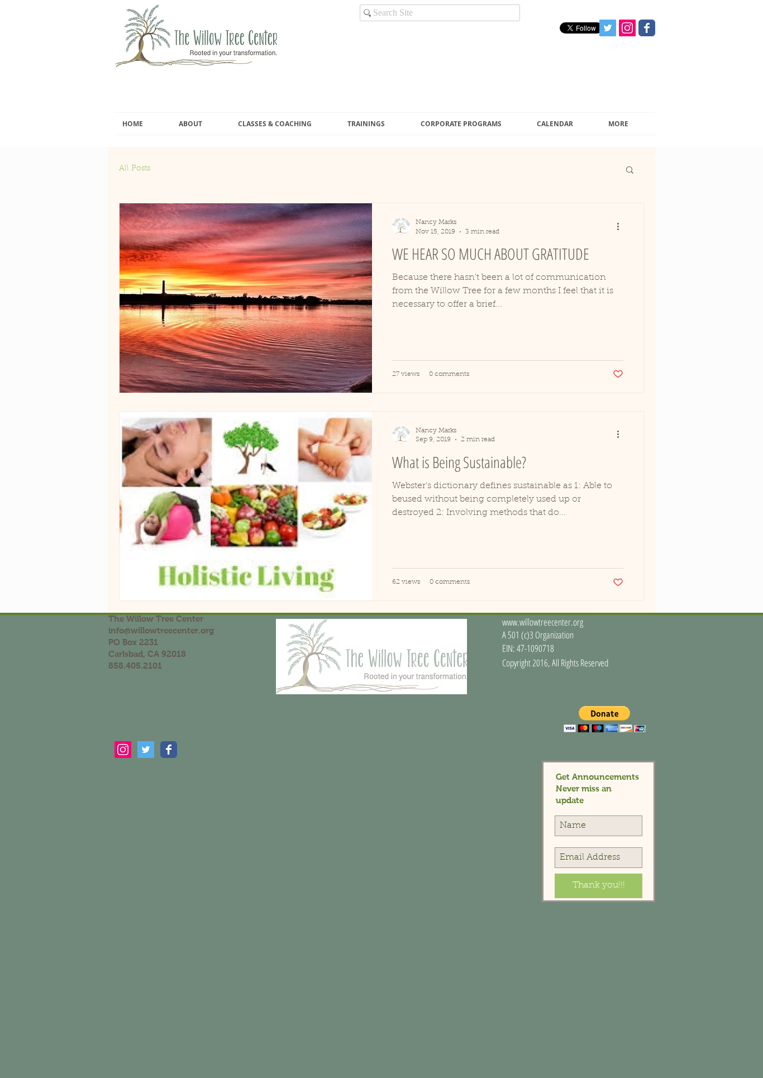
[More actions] (621, 226)
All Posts (134, 169)
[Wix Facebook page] (646, 28)
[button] (200, 124)
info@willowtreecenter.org (161, 630)
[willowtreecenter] (123, 749)
